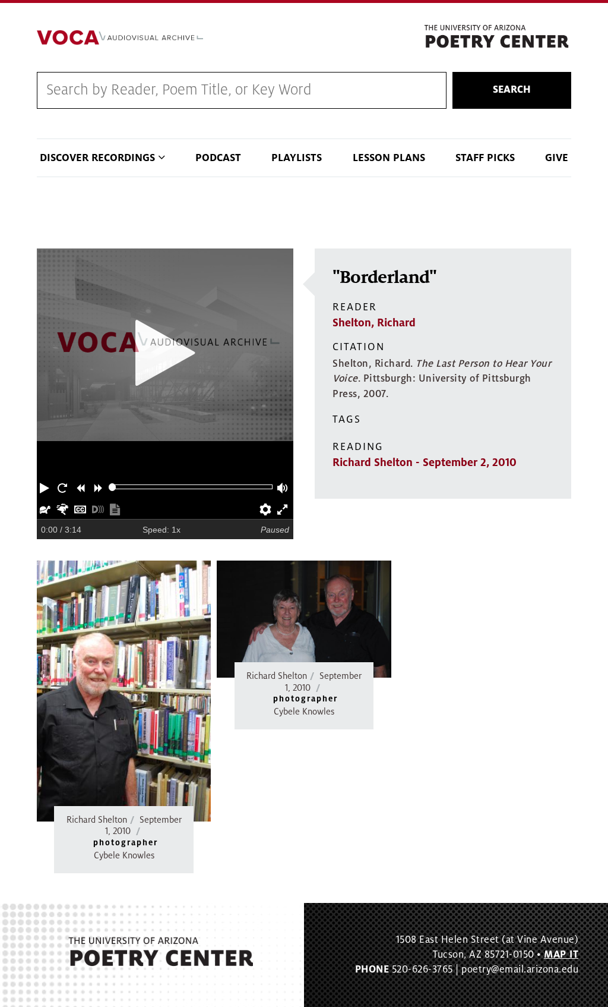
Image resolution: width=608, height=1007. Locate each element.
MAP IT (561, 954)
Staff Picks (485, 157)
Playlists (296, 157)
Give (556, 157)
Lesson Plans (389, 157)
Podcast (218, 157)
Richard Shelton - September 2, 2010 (424, 462)
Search (512, 89)
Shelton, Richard (374, 323)
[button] (46, 487)
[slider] (112, 487)
